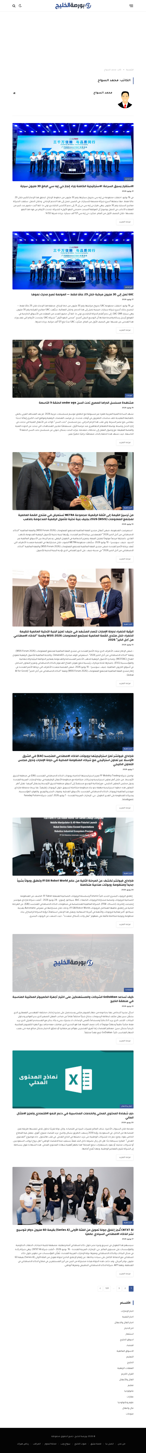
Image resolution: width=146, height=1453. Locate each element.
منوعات (129, 396)
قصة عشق (95, 1444)
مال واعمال (128, 1408)
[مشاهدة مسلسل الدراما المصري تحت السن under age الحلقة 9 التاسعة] (73, 369)
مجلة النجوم (50, 1444)
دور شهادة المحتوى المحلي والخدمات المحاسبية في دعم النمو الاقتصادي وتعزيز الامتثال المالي (75, 1115)
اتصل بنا (109, 1444)
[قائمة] (131, 6)
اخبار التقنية (128, 508)
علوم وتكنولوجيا (126, 1402)
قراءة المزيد (125, 222)
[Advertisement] (73, 40)
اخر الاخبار (128, 179)
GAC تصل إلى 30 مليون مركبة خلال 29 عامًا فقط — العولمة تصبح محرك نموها (82, 294)
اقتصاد (130, 1345)
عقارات (130, 1397)
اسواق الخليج (127, 1340)
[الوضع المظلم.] (20, 6)
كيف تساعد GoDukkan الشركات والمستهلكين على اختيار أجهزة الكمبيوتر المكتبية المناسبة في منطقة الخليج (73, 999)
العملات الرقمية (126, 1368)
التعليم (130, 1357)
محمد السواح (102, 93)
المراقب (37, 1444)
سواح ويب (65, 1444)
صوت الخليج (80, 1444)
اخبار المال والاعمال (124, 1323)
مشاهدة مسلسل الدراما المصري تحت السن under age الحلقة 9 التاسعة (86, 403)
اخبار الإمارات (127, 1311)
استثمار (130, 1334)
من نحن (121, 1444)
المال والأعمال (126, 1106)
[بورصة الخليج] (73, 6)
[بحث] (14, 6)
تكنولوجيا (128, 990)
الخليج (130, 1363)
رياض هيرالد (23, 1444)
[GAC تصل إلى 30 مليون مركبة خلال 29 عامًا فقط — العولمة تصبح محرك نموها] (73, 260)
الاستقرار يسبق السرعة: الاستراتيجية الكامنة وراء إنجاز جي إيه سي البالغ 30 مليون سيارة (77, 186)
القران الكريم (127, 1374)
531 (107, 1288)
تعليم (131, 1385)
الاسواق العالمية (125, 1351)
